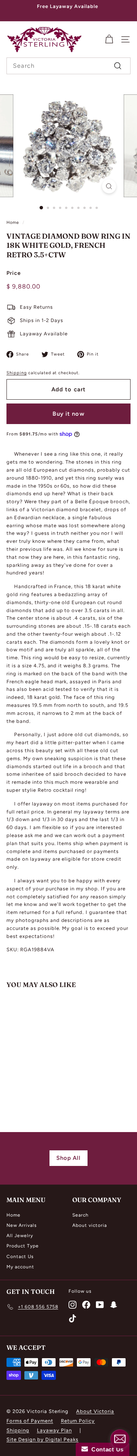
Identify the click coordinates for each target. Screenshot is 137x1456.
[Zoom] (109, 186)
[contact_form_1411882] (119, 1438)
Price (13, 273)
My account (20, 1266)
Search (80, 1215)
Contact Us (20, 1256)
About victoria (89, 1225)
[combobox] (68, 65)
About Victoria (95, 1411)
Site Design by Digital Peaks (42, 1439)
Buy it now (68, 413)
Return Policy (78, 1421)
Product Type (22, 1246)
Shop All (68, 1158)
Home (12, 222)
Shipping (16, 372)
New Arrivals (21, 1225)
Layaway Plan (54, 1430)
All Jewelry (19, 1235)
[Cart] (109, 39)
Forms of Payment (29, 1421)
